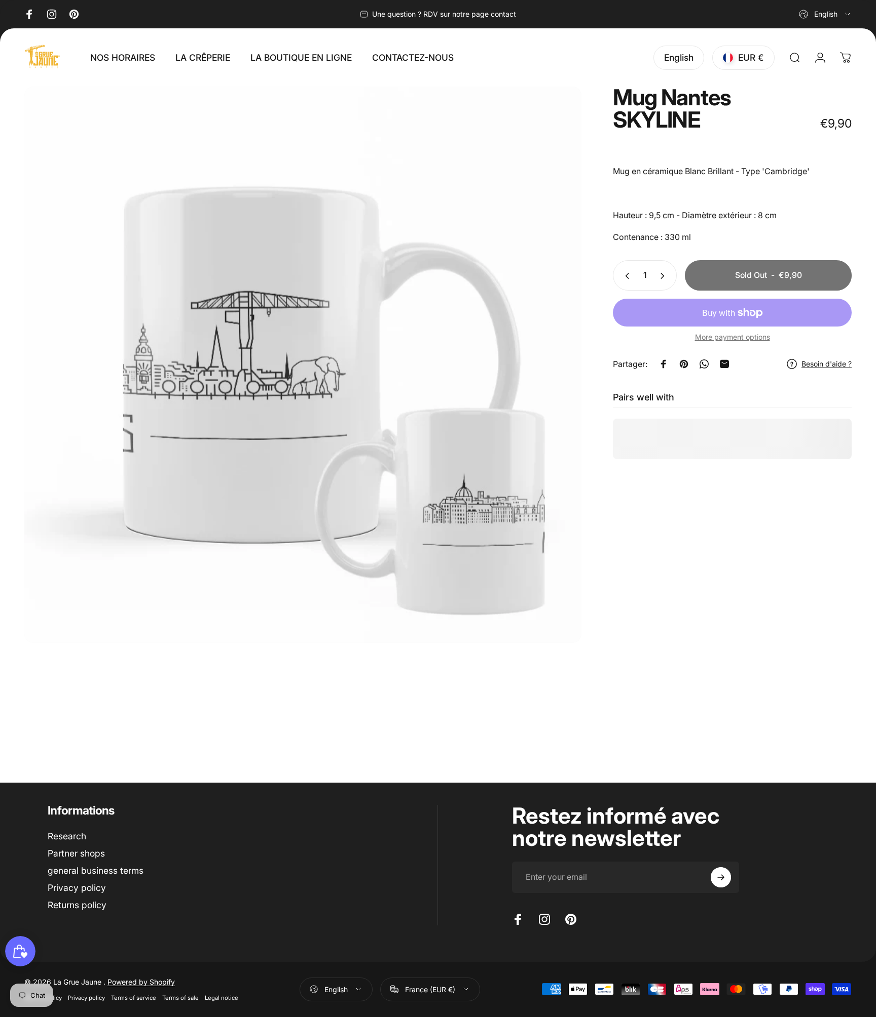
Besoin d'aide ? (826, 363)
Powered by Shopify (141, 982)
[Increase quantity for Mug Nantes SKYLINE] (664, 276)
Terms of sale (180, 997)
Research (67, 836)
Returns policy (77, 905)
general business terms (95, 870)
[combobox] (825, 14)
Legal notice (221, 997)
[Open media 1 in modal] (302, 365)
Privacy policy (77, 887)
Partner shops (76, 853)
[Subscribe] (721, 877)
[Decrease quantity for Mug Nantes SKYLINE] (625, 276)
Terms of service (133, 997)
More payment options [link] (732, 337)
